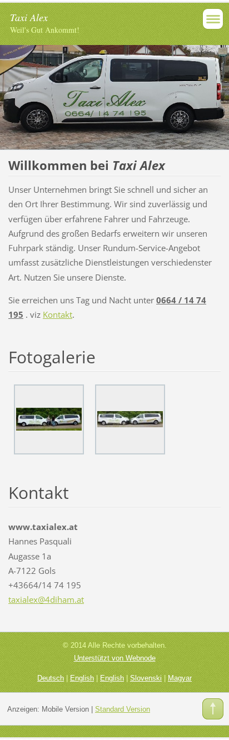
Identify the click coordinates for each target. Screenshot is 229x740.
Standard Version (122, 709)
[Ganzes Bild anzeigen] (49, 419)
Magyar (180, 678)
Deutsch (50, 678)
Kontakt (57, 314)
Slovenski (146, 678)
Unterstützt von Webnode (115, 658)
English (82, 678)
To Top (212, 708)
